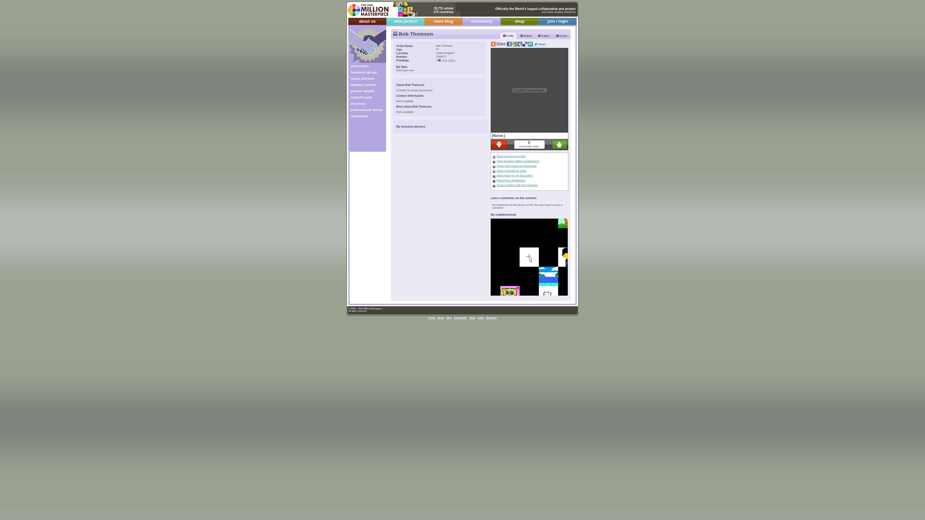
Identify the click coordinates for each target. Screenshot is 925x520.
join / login (558, 21)
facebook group (364, 72)
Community (460, 317)
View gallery (449, 60)
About (440, 317)
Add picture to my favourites (514, 175)
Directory (491, 317)
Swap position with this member (517, 185)
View (449, 317)
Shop (472, 317)
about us (367, 21)
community (481, 21)
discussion (360, 66)
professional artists (367, 110)
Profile (510, 35)
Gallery (545, 35)
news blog (443, 21)
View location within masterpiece (517, 161)
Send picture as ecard (510, 156)
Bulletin (527, 35)
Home (431, 317)
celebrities (359, 116)
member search (363, 85)
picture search (362, 91)
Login (480, 317)
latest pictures (362, 78)
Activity (563, 35)
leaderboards (361, 97)
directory (358, 103)
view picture (405, 21)
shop (519, 21)
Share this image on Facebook (516, 166)
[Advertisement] (365, 137)
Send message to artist (511, 171)
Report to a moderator (510, 180)
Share (501, 44)
